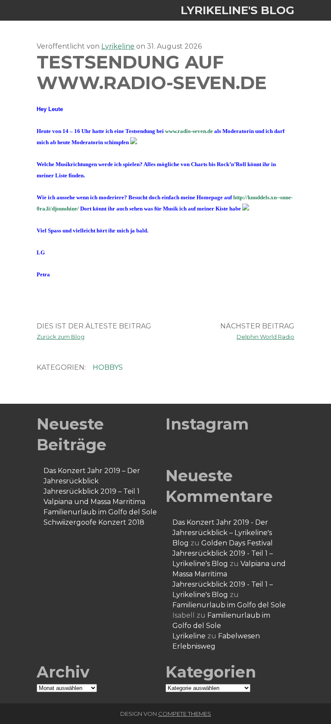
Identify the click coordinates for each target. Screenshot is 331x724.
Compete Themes (184, 713)
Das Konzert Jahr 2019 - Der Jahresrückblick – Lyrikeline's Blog (222, 532)
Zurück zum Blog (60, 336)
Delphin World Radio (265, 336)
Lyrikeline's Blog (237, 10)
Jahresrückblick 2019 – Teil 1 (92, 491)
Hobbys (108, 367)
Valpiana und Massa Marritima (94, 502)
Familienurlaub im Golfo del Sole (100, 512)
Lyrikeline (117, 46)
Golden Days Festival (237, 543)
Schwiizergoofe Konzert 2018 (94, 522)
